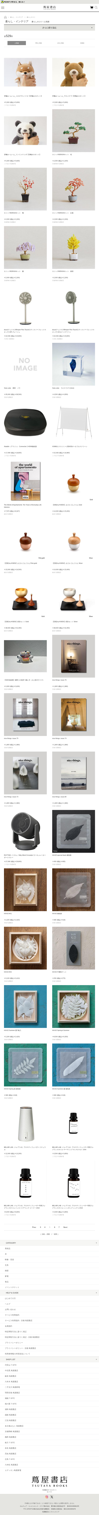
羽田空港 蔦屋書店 (12, 1393)
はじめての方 (10, 1298)
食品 (7, 1282)
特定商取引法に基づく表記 (16, 1332)
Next (65, 1227)
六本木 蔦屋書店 (11, 1382)
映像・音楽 (9, 1260)
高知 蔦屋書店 (10, 1454)
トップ (5, 17)
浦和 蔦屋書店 (10, 1409)
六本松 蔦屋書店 (11, 1465)
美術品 (7, 1248)
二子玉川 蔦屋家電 (12, 1387)
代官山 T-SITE (10, 1365)
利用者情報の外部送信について (17, 1354)
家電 (7, 1276)
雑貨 (7, 1271)
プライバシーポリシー (14, 1343)
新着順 (82, 43)
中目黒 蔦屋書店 (11, 1370)
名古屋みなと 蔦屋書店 (14, 1426)
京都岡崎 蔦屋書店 (12, 1431)
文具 (7, 1265)
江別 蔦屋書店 (10, 1420)
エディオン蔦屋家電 (13, 1470)
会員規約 (8, 1326)
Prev (34, 1227)
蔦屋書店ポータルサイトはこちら (49, 1490)
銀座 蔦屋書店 (10, 1376)
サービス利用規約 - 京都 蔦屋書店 (18, 1320)
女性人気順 (60, 43)
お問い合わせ (10, 1309)
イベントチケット (12, 1287)
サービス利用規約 (12, 1315)
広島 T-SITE (10, 1459)
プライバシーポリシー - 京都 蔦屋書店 (20, 1348)
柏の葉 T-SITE (10, 1404)
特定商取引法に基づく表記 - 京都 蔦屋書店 (22, 1337)
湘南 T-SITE (10, 1398)
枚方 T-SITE (10, 1443)
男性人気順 (38, 43)
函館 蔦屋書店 (10, 1415)
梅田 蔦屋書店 (10, 1437)
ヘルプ (7, 1304)
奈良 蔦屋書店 (10, 1448)
